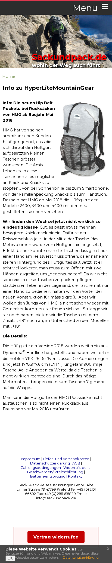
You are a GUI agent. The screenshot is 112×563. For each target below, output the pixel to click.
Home (8, 76)
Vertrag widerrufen (56, 537)
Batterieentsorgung (48, 476)
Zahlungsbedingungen (41, 467)
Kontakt (75, 476)
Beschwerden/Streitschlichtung (55, 472)
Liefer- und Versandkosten (66, 459)
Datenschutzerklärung (50, 463)
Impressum (31, 459)
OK (10, 558)
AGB (76, 463)
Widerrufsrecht (76, 467)
